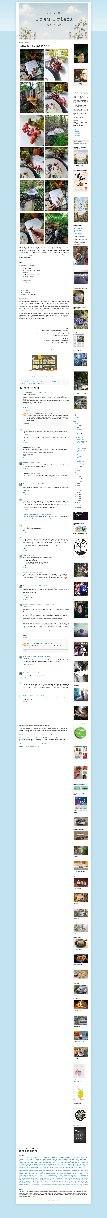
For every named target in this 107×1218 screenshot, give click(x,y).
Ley (87, 1173)
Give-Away (64, 1173)
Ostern (32, 1164)
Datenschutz (78, 133)
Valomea (25, 525)
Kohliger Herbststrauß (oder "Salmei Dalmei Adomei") (81, 443)
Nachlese (60, 381)
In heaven (66, 1166)
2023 (76, 483)
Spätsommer (81, 1170)
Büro (26, 1176)
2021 (76, 488)
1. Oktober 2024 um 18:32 (32, 537)
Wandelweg (34, 1173)
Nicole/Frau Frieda (32, 413)
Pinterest (21, 1184)
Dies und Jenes (27, 429)
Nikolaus (61, 1178)
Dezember (79, 429)
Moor (80, 1179)
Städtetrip (30, 1182)
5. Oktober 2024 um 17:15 (33, 673)
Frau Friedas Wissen (32, 381)
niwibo (25, 555)
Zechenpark (32, 1184)
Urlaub (46, 1166)
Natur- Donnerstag (74, 1184)
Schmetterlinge (67, 1178)
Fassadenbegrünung (37, 1172)
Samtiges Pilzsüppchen (80, 460)
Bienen (30, 1172)
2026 (76, 423)
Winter (38, 1159)
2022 (76, 485)
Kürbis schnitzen (80, 435)
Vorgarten (73, 1169)
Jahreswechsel (34, 1169)
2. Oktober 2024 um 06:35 (35, 572)
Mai (78, 472)
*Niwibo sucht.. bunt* (52, 376)
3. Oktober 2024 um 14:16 (48, 604)
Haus (27, 1166)
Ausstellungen (43, 1179)
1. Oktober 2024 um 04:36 (39, 392)
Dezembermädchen (47, 1182)
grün (44, 381)
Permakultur (28, 1173)
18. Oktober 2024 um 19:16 (37, 695)
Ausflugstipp (84, 1162)
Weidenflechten (62, 1176)
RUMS (78, 1178)
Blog (28, 1164)
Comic (40, 1184)
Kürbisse (68, 1170)
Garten (27, 1158)
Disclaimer (77, 129)
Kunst (60, 1169)
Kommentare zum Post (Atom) (32, 746)
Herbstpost (85, 1172)
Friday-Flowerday (66, 1158)
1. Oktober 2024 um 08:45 (34, 473)
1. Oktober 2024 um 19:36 (33, 555)
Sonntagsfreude (24, 1162)
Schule (47, 1170)
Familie (51, 1158)
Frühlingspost (56, 1178)
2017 (76, 496)
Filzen (51, 1178)
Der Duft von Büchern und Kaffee (32, 604)
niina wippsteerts (27, 392)
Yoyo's (82, 1175)
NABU (55, 381)
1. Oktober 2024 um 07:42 (45, 413)
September (79, 464)
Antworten (25, 407)
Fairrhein (28, 1184)
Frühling (76, 1158)
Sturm (78, 1175)
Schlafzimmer (66, 1172)
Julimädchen (60, 1184)
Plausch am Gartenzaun (81, 1176)
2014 (76, 502)
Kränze (49, 1167)
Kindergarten (55, 1182)
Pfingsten (58, 1173)
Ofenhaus (72, 1176)
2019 (76, 492)
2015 (76, 500)
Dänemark (44, 1184)
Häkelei (69, 1169)
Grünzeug (48, 381)
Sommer (60, 1159)
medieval (75, 1173)
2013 (76, 505)
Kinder (21, 1158)
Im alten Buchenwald (81, 448)
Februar (79, 478)
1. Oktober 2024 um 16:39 (34, 525)
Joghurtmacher (54, 1184)
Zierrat (86, 1175)
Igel (20, 1178)
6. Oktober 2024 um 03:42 (39, 682)
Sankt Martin (47, 1169)
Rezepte (31, 383)
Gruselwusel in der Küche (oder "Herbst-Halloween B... (81, 452)
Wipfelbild (69, 1173)
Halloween (22, 1169)
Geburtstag (22, 1164)
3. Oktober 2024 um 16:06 (43, 656)
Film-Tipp (79, 1172)
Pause (28, 1178)
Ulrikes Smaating (27, 682)
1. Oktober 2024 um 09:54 (42, 499)
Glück (45, 1167)
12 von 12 (35, 1182)
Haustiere (63, 1170)
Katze (30, 1175)
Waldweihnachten (31, 1170)
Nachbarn (85, 1166)
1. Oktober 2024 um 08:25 (35, 462)
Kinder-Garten (48, 1164)
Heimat (85, 1159)
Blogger (56, 1200)
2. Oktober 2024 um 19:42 (40, 585)
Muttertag (21, 1173)
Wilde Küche (58, 1170)
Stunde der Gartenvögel (55, 1181)
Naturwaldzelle (31, 1179)
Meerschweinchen (76, 1182)
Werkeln (40, 1162)
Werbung (38, 383)
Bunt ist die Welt (74, 1166)
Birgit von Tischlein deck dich (31, 514)
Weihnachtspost (23, 1172)
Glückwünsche (66, 1164)
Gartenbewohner (60, 1161)
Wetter (42, 383)
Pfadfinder (40, 1169)
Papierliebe (37, 1179)
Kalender (46, 1173)
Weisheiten (79, 1159)
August (78, 466)
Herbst (52, 381)
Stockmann (79, 446)
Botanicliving (50, 1179)
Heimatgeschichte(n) (73, 1167)
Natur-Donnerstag (30, 1159)
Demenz (64, 1169)
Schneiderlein (58, 1167)
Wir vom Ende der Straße (29, 656)
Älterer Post (65, 743)
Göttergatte (40, 381)
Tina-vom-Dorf (27, 483)
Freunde (55, 1159)
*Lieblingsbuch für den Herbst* (42, 376)
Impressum (77, 131)
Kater (68, 1176)
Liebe (31, 1162)
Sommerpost (74, 1170)
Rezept (21, 1182)
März (78, 476)
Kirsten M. (26, 462)
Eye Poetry (85, 1181)
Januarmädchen (67, 1179)
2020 (76, 490)
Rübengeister (85, 1179)
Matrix (72, 1181)
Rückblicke (60, 1175)
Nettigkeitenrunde (39, 1166)
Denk (44, 1170)
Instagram (27, 1169)
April (78, 474)
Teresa (25, 673)
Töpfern (86, 1178)
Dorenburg (73, 1172)
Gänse (53, 1172)
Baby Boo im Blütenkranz (79, 457)
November (79, 431)
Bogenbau (37, 1184)
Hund (35, 1162)
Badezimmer (74, 1178)
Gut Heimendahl (41, 1175)
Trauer (86, 1170)
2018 (76, 494)
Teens (74, 1159)
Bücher (25, 381)
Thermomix (85, 1167)
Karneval (74, 1179)
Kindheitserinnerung (29, 1167)
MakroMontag (68, 1184)
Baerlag (34, 1175)
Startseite (44, 743)
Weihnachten (67, 1159)
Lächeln (55, 1164)
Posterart (24, 1170)
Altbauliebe (79, 1181)
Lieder (52, 1167)
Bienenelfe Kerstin (28, 585)
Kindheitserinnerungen (64, 1182)
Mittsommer (24, 1178)
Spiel (35, 1167)
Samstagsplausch (42, 1161)
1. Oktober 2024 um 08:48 (37, 483)
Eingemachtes (81, 1173)
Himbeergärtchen (23, 1175)
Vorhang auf (47, 1181)
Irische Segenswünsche (44, 1176)
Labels (64, 1184)
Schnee (32, 1178)
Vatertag (21, 1181)
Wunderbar (43, 1159)
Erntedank (22, 1166)
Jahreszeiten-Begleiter (33, 1181)
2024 (76, 427)
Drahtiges (55, 1179)
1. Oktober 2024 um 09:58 (46, 514)
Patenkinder (40, 1167)
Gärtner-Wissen (53, 1166)
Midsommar (52, 1173)
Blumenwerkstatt (55, 1169)
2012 (76, 507)
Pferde (75, 1181)
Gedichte (54, 1162)
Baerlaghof (22, 1176)
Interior (77, 1162)
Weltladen (51, 1170)
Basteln (49, 1159)
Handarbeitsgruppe (33, 1176)
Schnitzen (80, 1184)
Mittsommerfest (54, 1176)
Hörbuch (25, 1179)
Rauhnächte (54, 1175)
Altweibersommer (76, 1164)
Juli (77, 468)
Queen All (25, 572)
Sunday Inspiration (39, 1178)
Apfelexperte (39, 1170)
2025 (76, 425)
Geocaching (60, 1179)
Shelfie (82, 1178)
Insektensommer (80, 1169)
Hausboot (25, 1181)
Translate (85, 143)
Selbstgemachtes (71, 1161)
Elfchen (21, 1179)
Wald (34, 383)
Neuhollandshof (84, 1182)
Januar (78, 481)
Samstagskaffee (83, 1161)
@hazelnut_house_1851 (25, 255)
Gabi (24, 537)
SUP (25, 1184)
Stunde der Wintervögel (70, 1175)
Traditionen (22, 1161)
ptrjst (77, 417)
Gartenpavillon (47, 1172)
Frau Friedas (48, 1184)
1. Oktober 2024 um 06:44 (38, 429)
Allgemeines (46, 1178)
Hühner (51, 1161)
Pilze (27, 383)
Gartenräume (47, 1162)
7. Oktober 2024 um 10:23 (45, 643)
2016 (76, 498)
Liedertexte (65, 1167)
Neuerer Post (23, 743)
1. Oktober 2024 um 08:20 (34, 447)
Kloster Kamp (59, 1172)
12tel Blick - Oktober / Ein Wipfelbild (81, 438)
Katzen (61, 1166)
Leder (77, 1179)
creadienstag (31, 1161)
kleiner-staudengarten (29, 499)
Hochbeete (40, 1173)
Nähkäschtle (26, 695)
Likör (70, 1182)
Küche (21, 1167)
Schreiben (25, 1182)
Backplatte (40, 1182)
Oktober (79, 433)
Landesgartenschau (66, 1181)
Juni (78, 470)
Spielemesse (41, 1181)
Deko (35, 1164)
